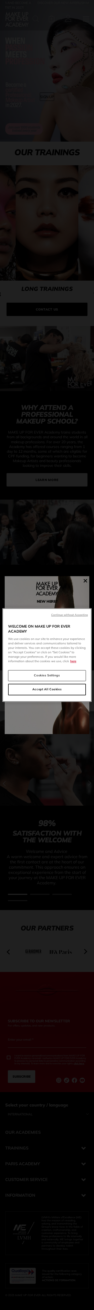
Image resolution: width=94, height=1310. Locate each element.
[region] (47, 655)
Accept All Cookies (47, 689)
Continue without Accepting (69, 615)
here (73, 661)
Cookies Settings (47, 675)
